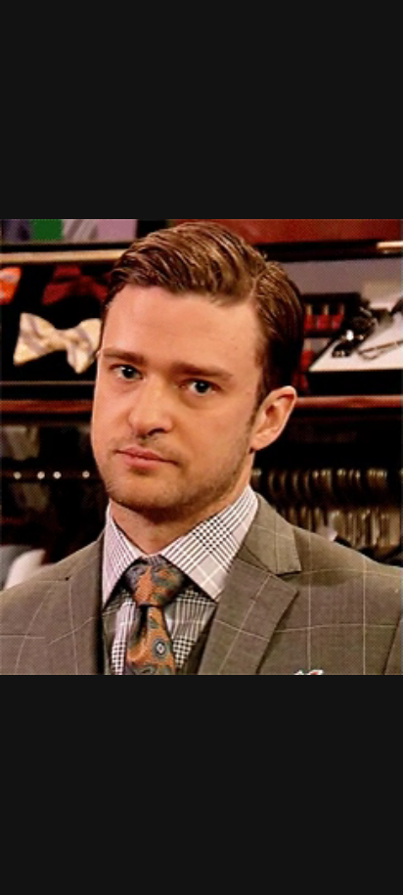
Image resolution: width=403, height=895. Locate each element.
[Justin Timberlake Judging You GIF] (201, 447)
